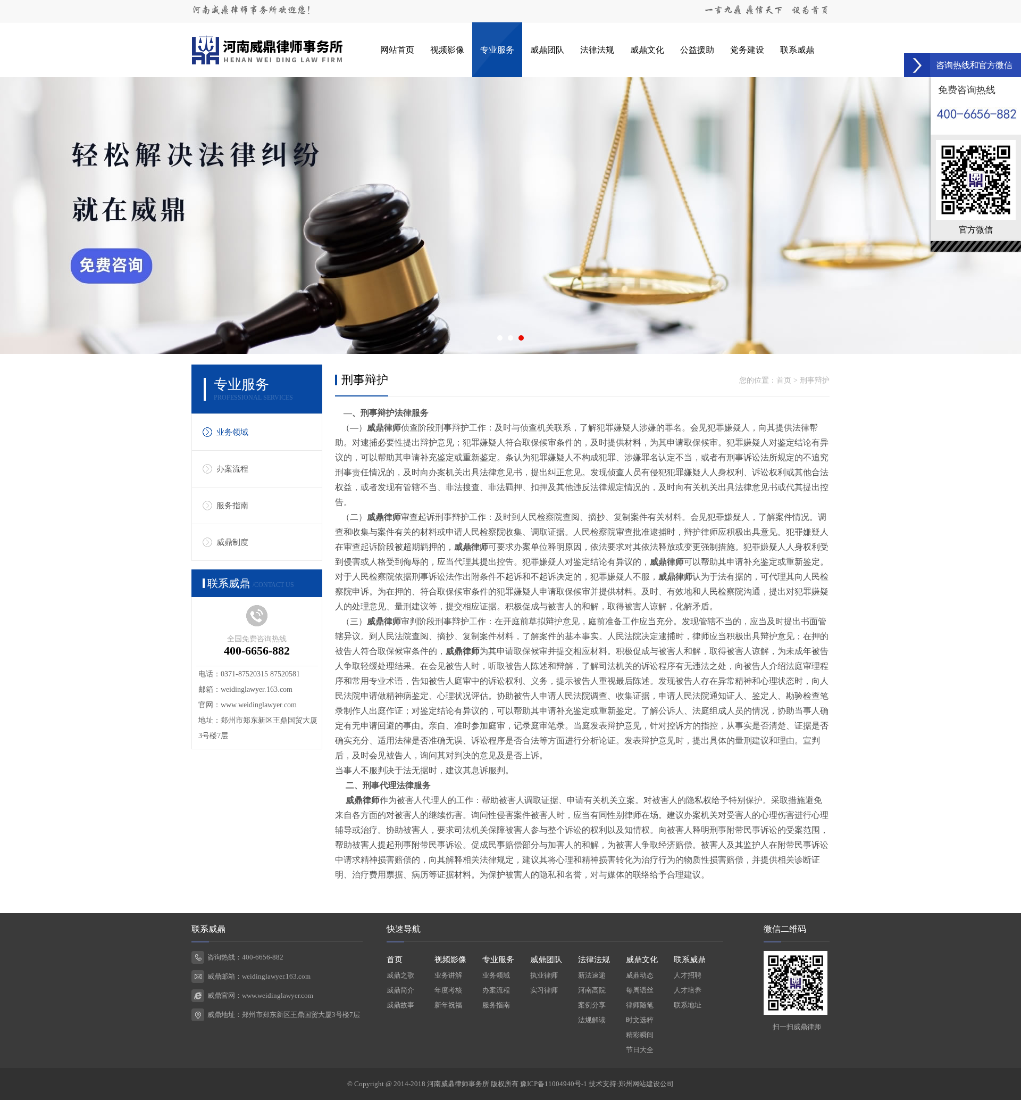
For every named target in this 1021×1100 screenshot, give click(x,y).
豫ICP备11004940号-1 (553, 1084)
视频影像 (447, 49)
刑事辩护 (815, 380)
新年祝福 (448, 1005)
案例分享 (592, 1005)
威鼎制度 (232, 542)
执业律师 (544, 975)
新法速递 (592, 975)
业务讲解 (448, 975)
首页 (783, 380)
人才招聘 (687, 975)
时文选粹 (640, 1020)
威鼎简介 (400, 990)
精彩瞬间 (640, 1035)
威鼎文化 (647, 49)
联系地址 (687, 1005)
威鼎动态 (640, 975)
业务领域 (232, 432)
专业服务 (497, 49)
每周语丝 (640, 990)
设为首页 (810, 10)
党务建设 (747, 49)
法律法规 (597, 49)
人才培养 (687, 990)
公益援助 (697, 49)
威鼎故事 (400, 1005)
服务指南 (232, 505)
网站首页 (397, 49)
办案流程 (232, 469)
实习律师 (544, 990)
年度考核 (448, 990)
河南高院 (592, 990)
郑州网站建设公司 (646, 1084)
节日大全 (640, 1050)
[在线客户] (917, 65)
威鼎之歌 (400, 975)
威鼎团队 (547, 49)
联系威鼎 (797, 49)
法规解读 (592, 1020)
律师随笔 (640, 1005)
